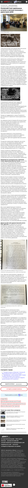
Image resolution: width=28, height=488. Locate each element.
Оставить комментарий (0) (14, 389)
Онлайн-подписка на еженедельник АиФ (12, 442)
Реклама (3, 440)
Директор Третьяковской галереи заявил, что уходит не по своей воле (15, 429)
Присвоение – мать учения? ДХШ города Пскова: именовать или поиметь (14, 375)
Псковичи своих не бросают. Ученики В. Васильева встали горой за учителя (13, 373)
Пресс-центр (18, 439)
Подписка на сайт (6, 444)
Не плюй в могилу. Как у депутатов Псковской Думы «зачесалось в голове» (15, 412)
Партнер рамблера (12, 481)
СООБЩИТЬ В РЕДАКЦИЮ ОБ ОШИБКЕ (11, 446)
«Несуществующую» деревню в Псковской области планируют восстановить (15, 417)
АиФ (11, 32)
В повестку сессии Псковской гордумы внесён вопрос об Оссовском (13, 378)
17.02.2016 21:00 (4, 5)
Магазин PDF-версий (12, 440)
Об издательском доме (7, 439)
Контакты (15, 444)
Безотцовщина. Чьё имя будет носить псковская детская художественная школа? (16, 421)
